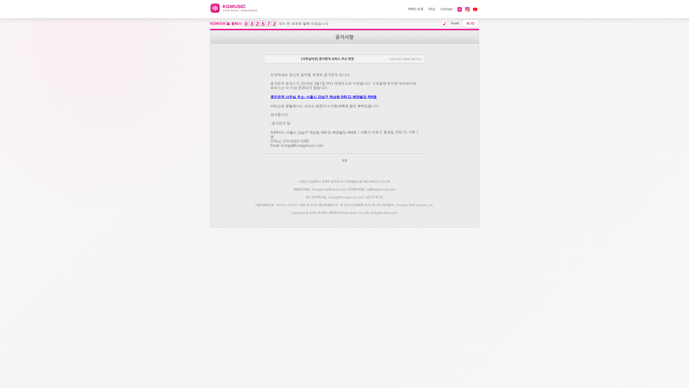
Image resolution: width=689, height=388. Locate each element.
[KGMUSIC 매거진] (459, 9)
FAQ (431, 9)
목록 (344, 160)
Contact (446, 9)
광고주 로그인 (374, 197)
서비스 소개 (415, 9)
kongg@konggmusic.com (346, 197)
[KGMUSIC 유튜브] (475, 9)
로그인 (470, 23)
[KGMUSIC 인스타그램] (467, 9)
